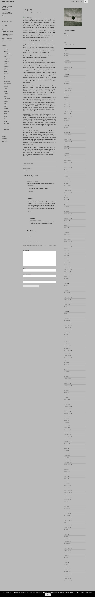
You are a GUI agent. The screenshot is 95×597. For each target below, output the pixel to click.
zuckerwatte (6, 123)
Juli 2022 (66, 143)
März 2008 (66, 539)
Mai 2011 (66, 450)
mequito (5, 91)
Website (25, 280)
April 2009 (66, 508)
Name (25, 268)
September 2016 (67, 301)
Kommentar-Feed (5, 139)
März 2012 (66, 427)
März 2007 (66, 566)
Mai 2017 (66, 283)
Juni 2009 (66, 504)
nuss (5, 106)
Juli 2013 (66, 390)
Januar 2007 (66, 571)
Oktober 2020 (66, 190)
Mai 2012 (66, 422)
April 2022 (66, 150)
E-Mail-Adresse (27, 274)
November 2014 (67, 353)
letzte (28, 164)
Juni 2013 (66, 392)
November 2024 (67, 88)
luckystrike (6, 86)
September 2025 (67, 67)
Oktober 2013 (66, 383)
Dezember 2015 (67, 322)
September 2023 (67, 116)
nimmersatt (6, 101)
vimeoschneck (6, 129)
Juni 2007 (66, 559)
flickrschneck (6, 126)
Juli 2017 (66, 278)
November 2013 (67, 380)
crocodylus (6, 59)
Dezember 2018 (67, 239)
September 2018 (67, 246)
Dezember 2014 (67, 350)
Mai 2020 (66, 202)
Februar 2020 (66, 209)
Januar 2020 (66, 211)
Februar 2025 (66, 81)
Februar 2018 (66, 262)
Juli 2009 (66, 501)
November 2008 (67, 520)
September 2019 (67, 218)
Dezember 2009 (67, 490)
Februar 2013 (66, 401)
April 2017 (66, 285)
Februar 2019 (66, 234)
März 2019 (66, 232)
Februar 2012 (66, 429)
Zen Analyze (4, 23)
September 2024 (67, 92)
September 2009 (67, 497)
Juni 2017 (66, 281)
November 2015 (67, 325)
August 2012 (66, 415)
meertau (5, 88)
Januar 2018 (66, 264)
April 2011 (66, 453)
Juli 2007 (66, 557)
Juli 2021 (66, 169)
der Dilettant (6, 61)
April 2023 (66, 127)
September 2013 (67, 385)
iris (4, 74)
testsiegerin (6, 114)
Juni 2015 (66, 336)
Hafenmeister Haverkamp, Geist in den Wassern (7, 35)
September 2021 (67, 167)
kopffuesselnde (7, 81)
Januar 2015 (66, 348)
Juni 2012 (66, 420)
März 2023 (66, 129)
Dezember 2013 (67, 378)
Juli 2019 (66, 222)
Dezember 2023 (67, 109)
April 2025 (66, 76)
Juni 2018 (66, 253)
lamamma (6, 84)
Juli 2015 (66, 334)
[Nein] (93, 593)
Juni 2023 (66, 123)
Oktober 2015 (66, 327)
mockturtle (6, 93)
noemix (5, 104)
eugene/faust (6, 66)
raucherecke (6, 111)
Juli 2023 (66, 120)
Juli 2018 (66, 250)
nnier (5, 103)
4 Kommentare (41, 12)
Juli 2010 (66, 473)
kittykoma (6, 79)
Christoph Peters (7, 58)
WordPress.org (5, 141)
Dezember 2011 (67, 434)
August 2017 (66, 276)
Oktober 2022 (66, 139)
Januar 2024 (66, 106)
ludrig (3, 15)
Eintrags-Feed (4, 138)
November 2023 (67, 111)
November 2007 (67, 548)
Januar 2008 (66, 543)
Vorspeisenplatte (7, 119)
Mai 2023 (66, 125)
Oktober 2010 (66, 466)
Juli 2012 (66, 418)
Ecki (3, 28)
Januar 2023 (66, 132)
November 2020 (67, 188)
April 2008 (66, 536)
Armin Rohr (6, 49)
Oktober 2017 (66, 271)
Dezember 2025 (67, 62)
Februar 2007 (66, 569)
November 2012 (67, 408)
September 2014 (67, 357)
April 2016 (66, 313)
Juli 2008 (66, 529)
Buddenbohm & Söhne (8, 54)
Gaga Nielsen (30, 230)
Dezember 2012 (67, 406)
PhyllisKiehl (6, 108)
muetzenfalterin (7, 98)
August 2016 (66, 304)
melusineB (6, 89)
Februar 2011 (66, 457)
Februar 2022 (66, 155)
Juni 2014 (66, 364)
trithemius (6, 116)
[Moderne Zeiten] (27, 17)
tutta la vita (9, 29)
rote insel (6, 113)
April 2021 (66, 176)
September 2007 (67, 552)
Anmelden (4, 136)
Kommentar (26, 250)
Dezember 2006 (67, 573)
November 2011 (67, 436)
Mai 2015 (66, 339)
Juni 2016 (66, 308)
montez (5, 96)
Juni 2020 (66, 199)
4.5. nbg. (27, 169)
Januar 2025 (66, 83)
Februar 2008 (66, 541)
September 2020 (67, 192)
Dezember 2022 (67, 134)
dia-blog (5, 63)
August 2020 (66, 195)
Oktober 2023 (66, 113)
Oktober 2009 (66, 494)
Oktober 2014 (66, 355)
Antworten (30, 191)
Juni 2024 (66, 97)
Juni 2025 (66, 71)
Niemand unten (5, 9)
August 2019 (66, 220)
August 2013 (66, 387)
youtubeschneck (7, 127)
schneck (34, 12)
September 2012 (67, 413)
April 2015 (66, 341)
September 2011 (67, 441)
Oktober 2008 (66, 522)
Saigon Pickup (66, 35)
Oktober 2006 (66, 578)
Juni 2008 (66, 531)
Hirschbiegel (6, 73)
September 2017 (67, 274)
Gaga (5, 68)
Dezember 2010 (67, 462)
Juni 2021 (66, 171)
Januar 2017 (66, 292)
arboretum (29, 180)
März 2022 (66, 153)
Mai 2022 (66, 148)
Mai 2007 (66, 562)
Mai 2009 (66, 506)
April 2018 (66, 257)
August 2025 (66, 69)
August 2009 (66, 499)
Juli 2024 (66, 95)
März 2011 (66, 455)
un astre (5, 118)
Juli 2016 (66, 306)
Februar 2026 (66, 60)
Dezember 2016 (67, 294)
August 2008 (66, 527)
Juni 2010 (66, 476)
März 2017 (66, 288)
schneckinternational (8, 1)
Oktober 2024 (66, 90)
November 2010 (67, 464)
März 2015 (66, 343)
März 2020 (66, 206)
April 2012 (66, 425)
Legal (82, 1)
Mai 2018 (66, 255)
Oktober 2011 (66, 439)
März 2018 (66, 260)
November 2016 (67, 297)
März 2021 (66, 178)
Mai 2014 (66, 367)
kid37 (5, 78)
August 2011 (66, 443)
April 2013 (66, 397)
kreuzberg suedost (7, 83)
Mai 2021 (66, 174)
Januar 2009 (66, 515)
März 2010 (66, 483)
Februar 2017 (66, 290)
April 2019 (66, 229)
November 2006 (67, 576)
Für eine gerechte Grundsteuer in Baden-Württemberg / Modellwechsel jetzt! (7, 12)
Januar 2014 (66, 376)
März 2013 (66, 399)
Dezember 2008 (67, 518)
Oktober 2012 (66, 411)
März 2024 (66, 102)
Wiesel (3, 38)
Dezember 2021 (67, 160)
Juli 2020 (66, 197)
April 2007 (66, 564)
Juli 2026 (66, 53)
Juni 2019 (66, 225)
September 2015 (67, 329)
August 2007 (66, 555)
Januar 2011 (66, 459)
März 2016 (66, 315)
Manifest (77, 1)
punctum (5, 109)
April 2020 (66, 204)
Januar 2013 (66, 404)
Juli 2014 (66, 362)
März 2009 (66, 511)
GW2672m (4, 16)
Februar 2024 (66, 104)
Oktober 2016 (66, 299)
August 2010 (66, 471)
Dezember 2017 (67, 267)
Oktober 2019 (66, 215)
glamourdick (6, 69)
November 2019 (67, 213)
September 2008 (67, 525)
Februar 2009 (66, 513)
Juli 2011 (66, 446)
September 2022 (67, 141)
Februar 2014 (66, 374)
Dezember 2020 (67, 185)
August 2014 (66, 360)
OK (47, 594)
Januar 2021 (66, 183)
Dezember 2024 (67, 85)
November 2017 (67, 269)
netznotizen (6, 99)
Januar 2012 (66, 432)
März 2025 (66, 78)
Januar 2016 (66, 320)
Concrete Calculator (6, 31)
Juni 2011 (66, 448)
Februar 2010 (66, 485)
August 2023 (66, 118)
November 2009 (67, 492)
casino (5, 56)
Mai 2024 (66, 99)
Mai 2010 (66, 478)
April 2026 (66, 55)
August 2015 (66, 332)
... (64, 40)
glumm (5, 71)
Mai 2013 (66, 394)
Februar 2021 (66, 181)
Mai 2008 (66, 534)
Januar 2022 (66, 157)
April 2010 (66, 480)
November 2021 (67, 162)
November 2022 (67, 137)
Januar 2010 (66, 487)
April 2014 (66, 369)
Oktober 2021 (66, 164)
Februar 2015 (66, 346)
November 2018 (67, 241)
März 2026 (66, 57)
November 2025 (67, 64)
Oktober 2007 (66, 550)
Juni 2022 (66, 146)
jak (4, 76)
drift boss (4, 29)
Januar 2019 (66, 236)
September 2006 (67, 580)
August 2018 (66, 248)
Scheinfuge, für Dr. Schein (69, 44)
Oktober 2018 (66, 243)
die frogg (5, 64)
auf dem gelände (7, 53)
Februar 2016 (66, 318)
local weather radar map (6, 26)
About (72, 1)
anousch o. (6, 48)
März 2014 (66, 371)
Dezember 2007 (67, 545)
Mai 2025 (66, 74)
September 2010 (67, 469)
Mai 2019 (66, 227)
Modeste (5, 94)
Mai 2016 (66, 311)
